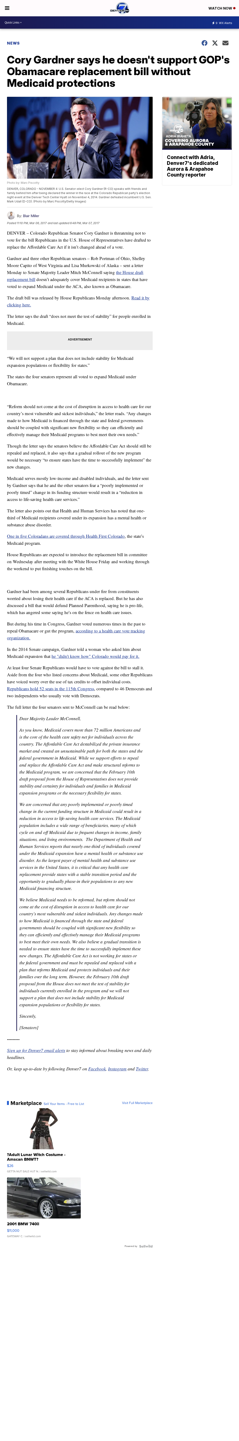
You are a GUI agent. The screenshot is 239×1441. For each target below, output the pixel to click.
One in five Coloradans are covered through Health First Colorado (66, 536)
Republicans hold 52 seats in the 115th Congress (50, 688)
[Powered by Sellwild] (146, 1246)
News (13, 43)
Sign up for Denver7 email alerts (36, 1050)
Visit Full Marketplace (137, 1103)
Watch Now (220, 8)
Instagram (117, 1069)
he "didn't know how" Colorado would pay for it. (95, 656)
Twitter (142, 1069)
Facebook (97, 1069)
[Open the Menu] (7, 8)
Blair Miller (31, 216)
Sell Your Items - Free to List (64, 1104)
